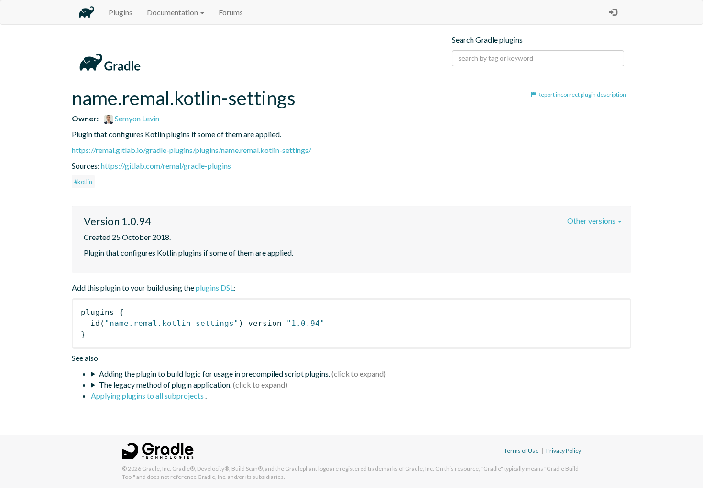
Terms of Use (521, 450)
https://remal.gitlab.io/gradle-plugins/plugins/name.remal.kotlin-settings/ (191, 149)
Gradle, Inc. (156, 468)
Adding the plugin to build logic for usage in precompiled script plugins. (214, 373)
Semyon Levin (136, 118)
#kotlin (83, 181)
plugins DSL (215, 287)
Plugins (120, 12)
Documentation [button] (173, 12)
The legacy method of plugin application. (165, 384)
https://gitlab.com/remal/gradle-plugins (166, 165)
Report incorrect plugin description (581, 94)
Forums (231, 12)
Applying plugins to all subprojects (148, 395)
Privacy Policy (563, 450)
